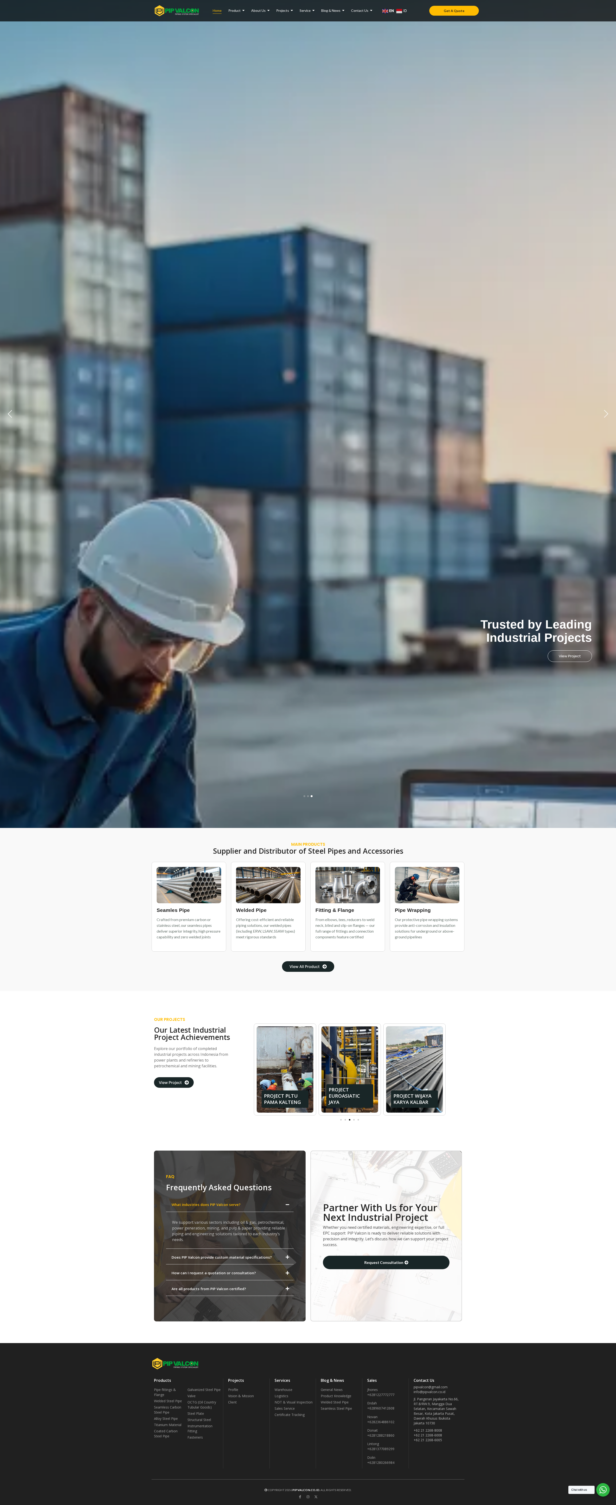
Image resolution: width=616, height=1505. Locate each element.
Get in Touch (569, 656)
